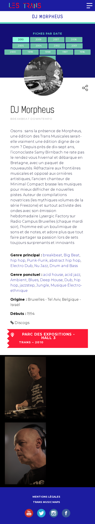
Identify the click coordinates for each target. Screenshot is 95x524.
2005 (21, 45)
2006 (74, 39)
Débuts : (18, 314)
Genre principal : (26, 255)
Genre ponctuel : (26, 275)
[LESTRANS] (25, 5)
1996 (82, 51)
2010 (20, 39)
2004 (39, 45)
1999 (30, 51)
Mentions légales (46, 496)
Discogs (22, 323)
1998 (47, 51)
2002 (57, 45)
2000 (13, 51)
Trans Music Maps (46, 502)
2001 (74, 45)
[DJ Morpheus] (25, 387)
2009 (38, 39)
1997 (65, 51)
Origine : (18, 299)
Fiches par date (47, 33)
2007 (56, 39)
